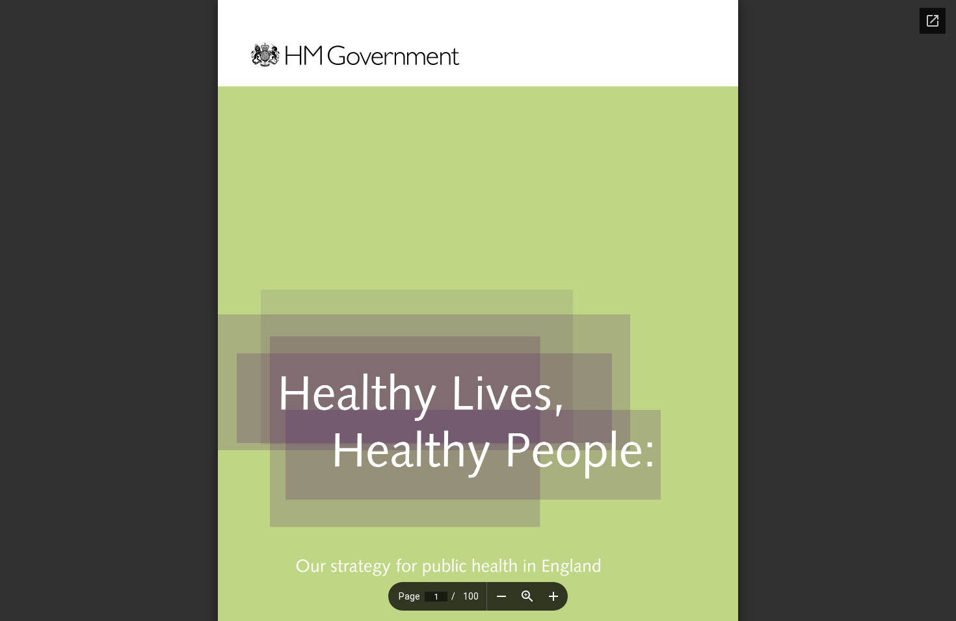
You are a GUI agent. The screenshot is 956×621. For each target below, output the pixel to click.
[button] (501, 596)
